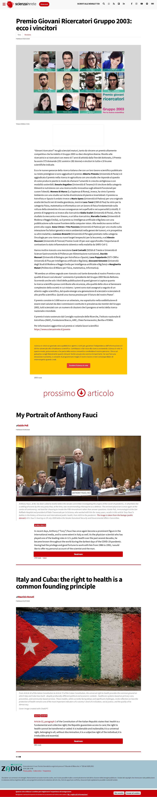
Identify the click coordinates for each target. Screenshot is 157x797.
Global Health (40, 525)
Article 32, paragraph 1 (45, 721)
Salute (37, 716)
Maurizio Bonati (26, 596)
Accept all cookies (133, 793)
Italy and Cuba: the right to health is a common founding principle (69, 583)
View (20, 35)
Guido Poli (23, 425)
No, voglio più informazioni (77, 794)
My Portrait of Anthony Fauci (57, 414)
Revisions (28, 35)
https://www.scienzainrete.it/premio (52, 329)
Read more (78, 554)
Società (44, 716)
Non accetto (118, 793)
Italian (45, 558)
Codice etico (37, 771)
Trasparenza (47, 771)
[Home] (23, 5)
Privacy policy (27, 771)
